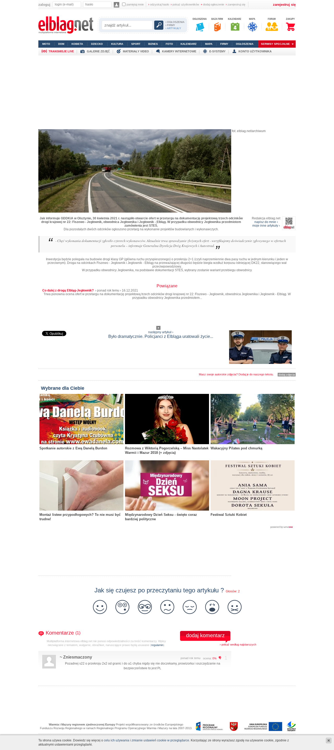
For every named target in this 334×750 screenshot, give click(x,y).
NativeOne (167, 527)
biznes (153, 43)
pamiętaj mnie (135, 4)
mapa (208, 43)
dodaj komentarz (205, 635)
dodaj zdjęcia (286, 374)
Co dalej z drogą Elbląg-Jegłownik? (68, 290)
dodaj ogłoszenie (212, 4)
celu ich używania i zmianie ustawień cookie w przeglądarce (146, 740)
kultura (117, 43)
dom (61, 43)
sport (135, 43)
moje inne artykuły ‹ (266, 225)
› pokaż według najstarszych (238, 644)
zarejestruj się (235, 4)
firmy (224, 43)
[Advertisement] (167, 92)
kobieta (77, 43)
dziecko (97, 43)
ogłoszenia (244, 43)
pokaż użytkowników (185, 4)
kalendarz (188, 43)
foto (169, 43)
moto (46, 43)
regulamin (157, 645)
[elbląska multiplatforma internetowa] (65, 32)
